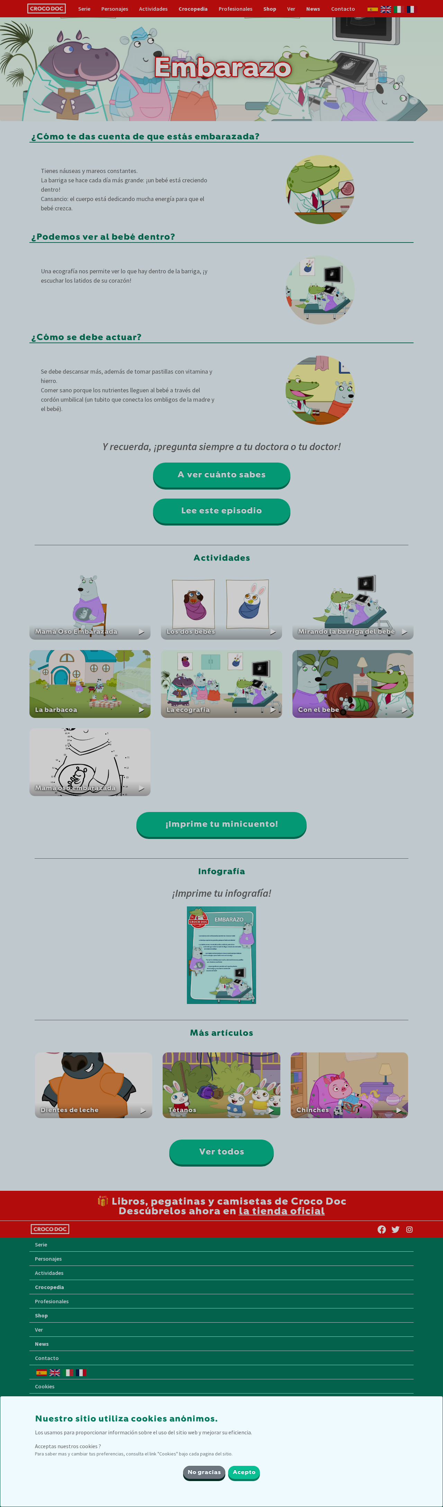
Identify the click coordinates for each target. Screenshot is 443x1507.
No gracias (204, 1472)
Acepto (244, 1472)
